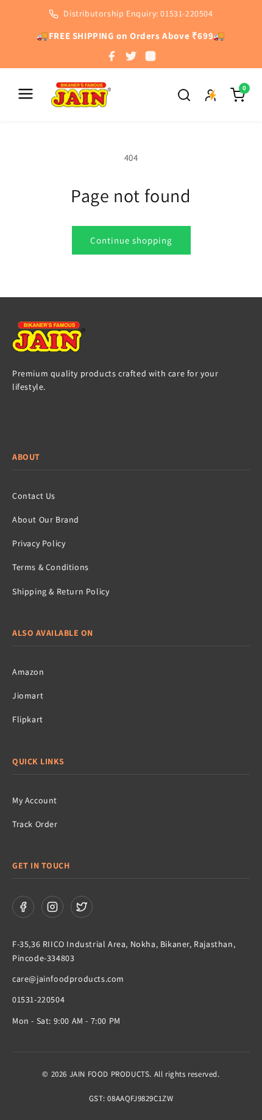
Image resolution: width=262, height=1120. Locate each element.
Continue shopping (131, 240)
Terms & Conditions (50, 567)
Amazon (28, 671)
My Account (34, 800)
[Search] (184, 95)
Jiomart (27, 695)
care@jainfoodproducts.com (68, 978)
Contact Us (33, 495)
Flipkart (27, 719)
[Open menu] (25, 94)
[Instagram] (150, 56)
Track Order (35, 824)
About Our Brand (45, 519)
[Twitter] (131, 56)
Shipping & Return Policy (60, 591)
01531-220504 (38, 999)
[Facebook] (111, 56)
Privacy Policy (38, 543)
